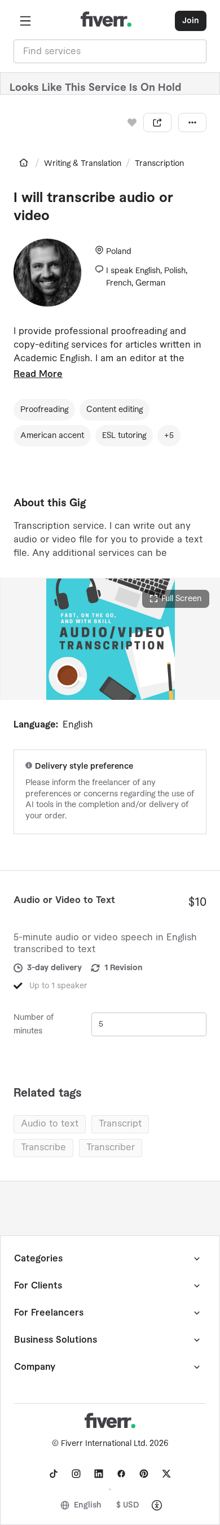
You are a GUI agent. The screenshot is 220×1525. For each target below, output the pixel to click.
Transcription (159, 164)
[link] (23, 162)
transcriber (110, 1147)
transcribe (43, 1147)
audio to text (49, 1123)
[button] (25, 21)
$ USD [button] (127, 1505)
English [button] (88, 1505)
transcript (120, 1123)
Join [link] (190, 21)
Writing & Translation (82, 164)
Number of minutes (34, 1024)
